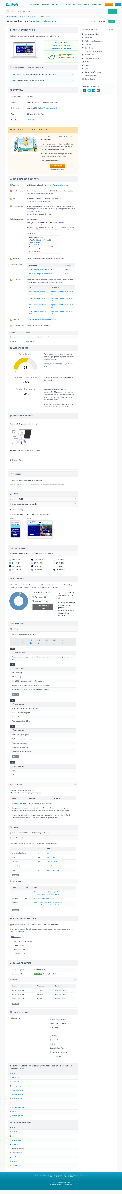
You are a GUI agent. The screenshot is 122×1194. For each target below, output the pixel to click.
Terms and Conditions (56, 1184)
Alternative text (17, 803)
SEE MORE (15, 694)
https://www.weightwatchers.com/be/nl (41, 274)
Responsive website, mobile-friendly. (23, 504)
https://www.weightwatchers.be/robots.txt (41, 320)
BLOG (86, 5)
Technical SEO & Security (93, 51)
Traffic (87, 62)
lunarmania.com (17, 1140)
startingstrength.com (18, 1086)
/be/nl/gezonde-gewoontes (56, 866)
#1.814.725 (31, 120)
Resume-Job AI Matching (65, 1175)
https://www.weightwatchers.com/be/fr (41, 269)
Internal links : (16, 838)
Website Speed (90, 55)
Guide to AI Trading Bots (80, 1175)
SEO (79, 5)
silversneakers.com (18, 1094)
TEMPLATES (34, 5)
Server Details (90, 79)
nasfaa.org (15, 1144)
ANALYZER (56, 5)
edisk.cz (14, 1136)
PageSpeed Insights (92, 58)
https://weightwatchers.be (37, 298)
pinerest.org (15, 1161)
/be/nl (49, 853)
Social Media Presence (93, 72)
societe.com (16, 1157)
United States (61, 990)
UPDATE (112, 21)
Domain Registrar (90, 76)
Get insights (48, 364)
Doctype (16, 499)
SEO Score (88, 38)
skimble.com (16, 1077)
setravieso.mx (16, 1165)
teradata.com (16, 1081)
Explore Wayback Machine (47, 108)
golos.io (14, 1131)
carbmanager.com (17, 1115)
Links (87, 69)
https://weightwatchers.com (58, 185)
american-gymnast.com (19, 1107)
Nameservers (14, 979)
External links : (17, 881)
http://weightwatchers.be (37, 291)
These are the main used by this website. (32, 553)
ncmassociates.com (18, 1090)
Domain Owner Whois (92, 34)
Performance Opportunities (94, 41)
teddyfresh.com (17, 1152)
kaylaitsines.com (17, 1103)
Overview (88, 44)
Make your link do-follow (61, 48)
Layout (87, 65)
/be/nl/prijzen (51, 857)
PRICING (45, 5)
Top (111, 30)
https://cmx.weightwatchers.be (44, 898)
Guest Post (89, 48)
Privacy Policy (68, 1184)
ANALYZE (112, 11)
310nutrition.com (17, 1098)
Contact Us (61, 1178)
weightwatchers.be (61, 45)
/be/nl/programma (53, 861)
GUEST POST (97, 5)
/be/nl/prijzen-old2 (53, 870)
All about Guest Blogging (50, 1175)
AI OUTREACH (69, 5)
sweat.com (15, 1111)
